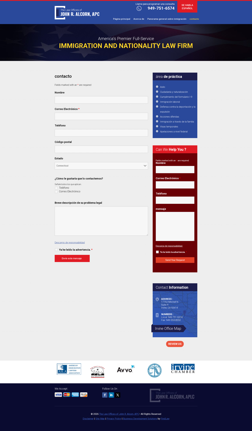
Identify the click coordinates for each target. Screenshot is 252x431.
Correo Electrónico (67, 109)
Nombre (59, 92)
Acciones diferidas (169, 116)
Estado (59, 158)
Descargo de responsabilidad (70, 242)
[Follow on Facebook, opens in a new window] (104, 395)
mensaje (161, 208)
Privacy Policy (114, 418)
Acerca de (138, 19)
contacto (194, 19)
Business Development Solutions (140, 418)
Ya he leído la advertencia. (75, 249)
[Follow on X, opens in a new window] (117, 395)
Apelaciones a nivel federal (174, 131)
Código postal (63, 141)
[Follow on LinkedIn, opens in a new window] (111, 395)
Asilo (162, 87)
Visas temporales (169, 126)
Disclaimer (88, 418)
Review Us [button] (175, 343)
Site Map (100, 418)
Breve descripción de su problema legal (78, 202)
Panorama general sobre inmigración (166, 19)
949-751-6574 (161, 8)
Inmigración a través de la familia (177, 121)
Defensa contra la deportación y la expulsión (177, 109)
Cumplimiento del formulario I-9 (176, 97)
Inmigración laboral (170, 101)
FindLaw (165, 418)
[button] (249, 410)
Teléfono (60, 125)
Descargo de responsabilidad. (169, 246)
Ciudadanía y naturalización (174, 92)
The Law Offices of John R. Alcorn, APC (119, 414)
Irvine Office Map (168, 328)
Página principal (121, 19)
